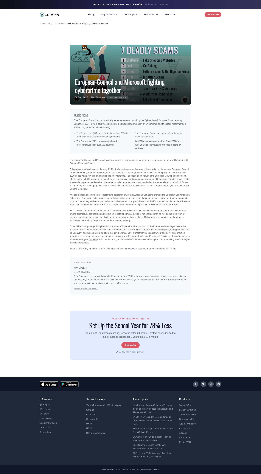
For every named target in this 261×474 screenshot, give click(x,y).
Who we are (45, 409)
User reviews (46, 418)
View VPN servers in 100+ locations (103, 405)
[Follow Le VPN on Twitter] (203, 384)
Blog (50, 23)
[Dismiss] (258, 4)
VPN (122, 226)
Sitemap (156, 469)
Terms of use (46, 432)
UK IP (89, 424)
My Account (170, 14)
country (117, 236)
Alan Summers (98, 97)
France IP (91, 414)
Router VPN (185, 442)
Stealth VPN (185, 405)
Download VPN (186, 419)
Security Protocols (48, 423)
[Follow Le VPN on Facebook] (195, 384)
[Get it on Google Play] (69, 384)
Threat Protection (187, 414)
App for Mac (185, 428)
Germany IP (92, 419)
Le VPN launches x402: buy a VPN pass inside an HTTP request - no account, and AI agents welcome (153, 409)
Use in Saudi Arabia (95, 433)
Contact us (45, 427)
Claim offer (130, 345)
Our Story (44, 414)
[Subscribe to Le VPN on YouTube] (218, 384)
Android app (185, 437)
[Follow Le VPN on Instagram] (211, 384)
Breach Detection (187, 410)
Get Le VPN (213, 14)
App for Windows (187, 424)
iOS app (183, 433)
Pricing (91, 14)
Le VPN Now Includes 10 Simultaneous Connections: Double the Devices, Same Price (152, 420)
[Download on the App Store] (49, 384)
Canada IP (91, 410)
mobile (92, 239)
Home (42, 23)
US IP (89, 428)
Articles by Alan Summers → (86, 289)
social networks (127, 249)
